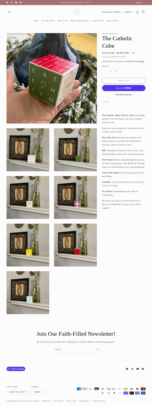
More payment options (124, 94)
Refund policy (46, 401)
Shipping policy (84, 401)
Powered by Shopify (32, 401)
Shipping (105, 56)
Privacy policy (58, 401)
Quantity (105, 66)
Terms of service (71, 401)
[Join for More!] (96, 349)
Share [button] (106, 101)
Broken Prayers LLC (19, 401)
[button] (9, 12)
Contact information (98, 401)
